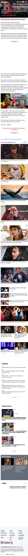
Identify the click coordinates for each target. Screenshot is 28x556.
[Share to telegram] (15, 42)
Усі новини (14, 397)
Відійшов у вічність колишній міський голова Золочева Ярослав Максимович (13, 392)
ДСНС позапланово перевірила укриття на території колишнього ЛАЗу (13, 371)
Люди (2, 537)
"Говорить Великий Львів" (15, 139)
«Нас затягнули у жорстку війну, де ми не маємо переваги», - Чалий (13, 445)
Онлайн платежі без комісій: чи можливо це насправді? (14, 367)
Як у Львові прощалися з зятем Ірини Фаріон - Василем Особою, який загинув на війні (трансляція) (14, 432)
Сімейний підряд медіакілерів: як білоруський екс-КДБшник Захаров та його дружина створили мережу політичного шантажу (13, 387)
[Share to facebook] (11, 42)
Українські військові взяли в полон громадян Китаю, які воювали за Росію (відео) (7, 468)
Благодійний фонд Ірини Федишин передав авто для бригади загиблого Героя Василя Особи (14, 419)
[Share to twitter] (13, 42)
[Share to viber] (17, 42)
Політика (12, 533)
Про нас (20, 530)
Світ (10, 539)
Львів (11, 530)
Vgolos (5, 2)
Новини (2, 530)
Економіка (12, 535)
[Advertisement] (14, 58)
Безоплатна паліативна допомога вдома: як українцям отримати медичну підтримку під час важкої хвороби (13, 381)
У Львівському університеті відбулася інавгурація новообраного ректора (18, 487)
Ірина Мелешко (13, 15)
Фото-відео (4, 535)
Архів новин (21, 535)
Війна (6, 139)
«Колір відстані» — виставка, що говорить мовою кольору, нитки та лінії (12, 376)
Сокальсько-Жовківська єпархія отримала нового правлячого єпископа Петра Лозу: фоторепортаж (20, 469)
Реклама (20, 533)
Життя (11, 537)
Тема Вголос (4, 533)
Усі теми (14, 451)
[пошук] (17, 2)
